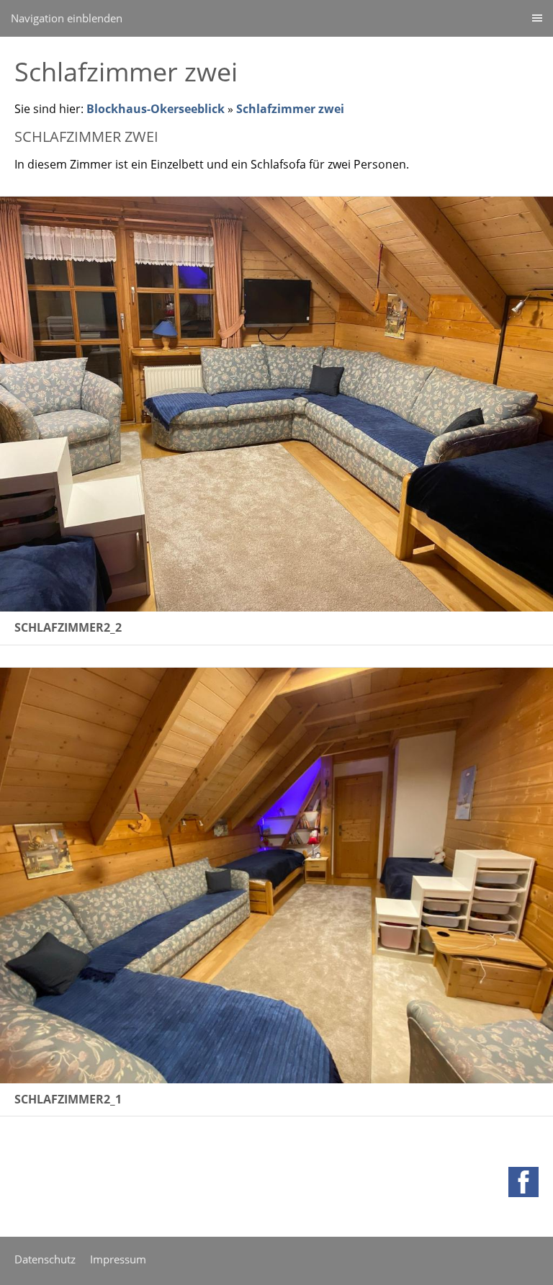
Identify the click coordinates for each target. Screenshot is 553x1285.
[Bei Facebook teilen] (523, 1182)
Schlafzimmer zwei (290, 109)
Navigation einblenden (66, 18)
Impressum (118, 1259)
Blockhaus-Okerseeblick (155, 109)
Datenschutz (45, 1259)
